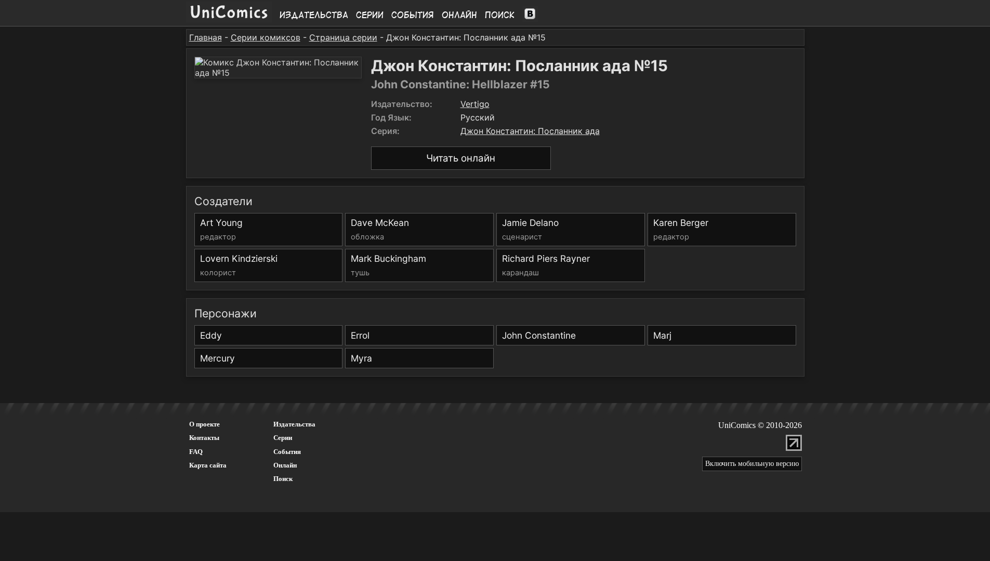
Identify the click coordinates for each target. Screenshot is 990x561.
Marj (662, 335)
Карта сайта (208, 465)
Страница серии (343, 37)
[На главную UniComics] (229, 19)
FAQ (196, 452)
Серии (370, 15)
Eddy (211, 335)
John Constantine (539, 335)
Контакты (204, 438)
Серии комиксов (265, 37)
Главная (205, 37)
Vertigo (475, 104)
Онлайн (459, 15)
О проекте (204, 424)
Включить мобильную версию (752, 464)
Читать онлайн (460, 158)
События (412, 15)
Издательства (314, 15)
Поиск (499, 15)
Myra (361, 358)
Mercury (217, 358)
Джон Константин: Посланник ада (530, 131)
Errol (360, 335)
